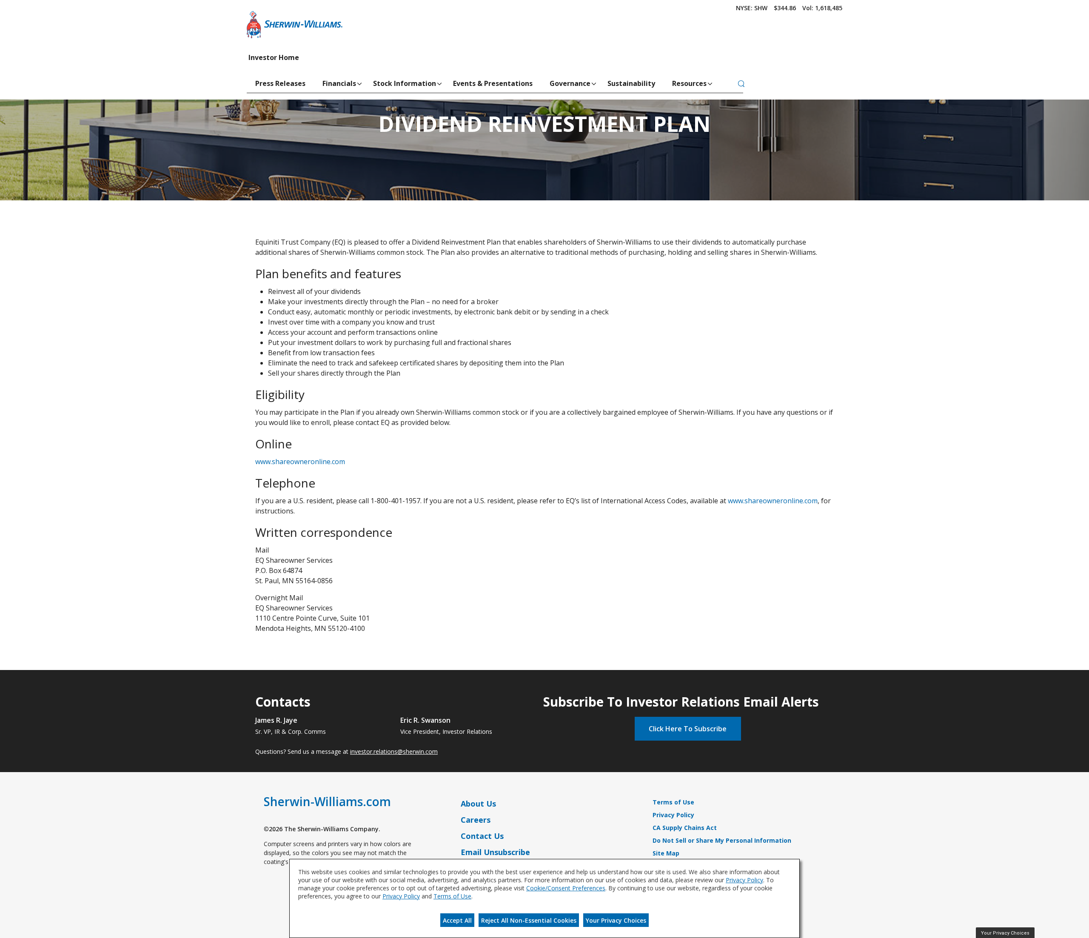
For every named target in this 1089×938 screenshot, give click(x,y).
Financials (339, 83)
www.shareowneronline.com (300, 461)
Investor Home (273, 57)
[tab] (741, 84)
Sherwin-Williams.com (327, 801)
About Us (478, 803)
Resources (689, 83)
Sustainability (631, 83)
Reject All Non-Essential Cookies (528, 920)
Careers (475, 820)
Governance (570, 83)
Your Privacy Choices (616, 920)
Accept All (457, 920)
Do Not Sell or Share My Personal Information (722, 840)
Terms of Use (673, 802)
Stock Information (404, 83)
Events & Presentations (493, 83)
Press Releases (280, 83)
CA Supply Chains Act (685, 828)
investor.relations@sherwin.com (394, 751)
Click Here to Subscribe (688, 728)
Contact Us (482, 836)
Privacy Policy (673, 815)
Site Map (666, 853)
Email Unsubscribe (495, 852)
